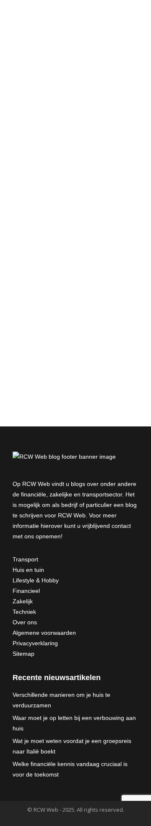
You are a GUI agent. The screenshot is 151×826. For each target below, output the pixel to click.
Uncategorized (68, 352)
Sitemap (23, 653)
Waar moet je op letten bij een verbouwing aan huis (74, 723)
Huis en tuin (28, 569)
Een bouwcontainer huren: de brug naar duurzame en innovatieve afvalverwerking (68, 312)
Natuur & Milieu (69, 207)
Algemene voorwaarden (44, 632)
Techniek (24, 611)
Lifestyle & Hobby (36, 580)
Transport (25, 559)
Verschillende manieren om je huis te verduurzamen (61, 700)
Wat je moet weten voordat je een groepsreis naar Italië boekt (72, 746)
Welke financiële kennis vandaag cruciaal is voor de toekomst (70, 769)
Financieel (26, 590)
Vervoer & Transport (50, 217)
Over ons (25, 622)
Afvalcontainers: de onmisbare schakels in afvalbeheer (74, 179)
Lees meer (39, 241)
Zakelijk (23, 601)
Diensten (36, 207)
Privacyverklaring (35, 643)
